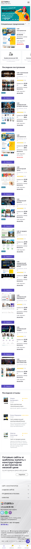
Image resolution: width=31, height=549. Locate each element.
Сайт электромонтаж (21, 29)
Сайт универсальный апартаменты (21, 296)
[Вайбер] (11, 512)
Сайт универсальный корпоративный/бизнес (22, 264)
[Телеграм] (3, 512)
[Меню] (28, 2)
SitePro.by (3, 531)
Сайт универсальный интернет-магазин (22, 104)
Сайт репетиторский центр (21, 168)
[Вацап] (7, 512)
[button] (5, 19)
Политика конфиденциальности (8, 537)
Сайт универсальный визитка (21, 200)
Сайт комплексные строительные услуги (16, 405)
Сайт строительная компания (22, 73)
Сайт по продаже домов (17, 439)
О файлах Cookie (21, 537)
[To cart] (27, 46)
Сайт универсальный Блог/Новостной (21, 360)
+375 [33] (7, 507)
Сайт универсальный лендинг (21, 328)
